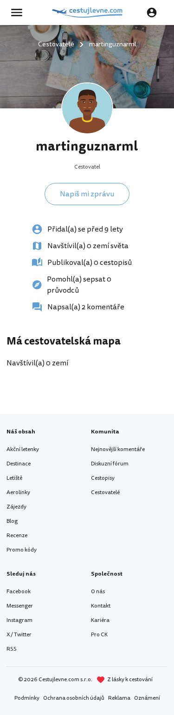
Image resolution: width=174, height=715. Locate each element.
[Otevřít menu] (19, 12)
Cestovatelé (105, 492)
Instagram (19, 620)
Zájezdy (16, 507)
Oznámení (147, 698)
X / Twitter (19, 635)
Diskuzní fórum (110, 464)
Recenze (16, 535)
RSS (11, 649)
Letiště (14, 478)
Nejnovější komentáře (118, 449)
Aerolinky (18, 492)
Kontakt (100, 606)
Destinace (18, 464)
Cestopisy (103, 478)
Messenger (19, 606)
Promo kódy (21, 550)
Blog (12, 521)
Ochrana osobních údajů (73, 698)
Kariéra (100, 620)
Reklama (119, 698)
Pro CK (99, 635)
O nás (98, 592)
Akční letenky (22, 449)
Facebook (18, 592)
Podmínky (26, 698)
